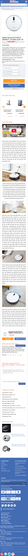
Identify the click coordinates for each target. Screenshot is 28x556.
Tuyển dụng (3, 468)
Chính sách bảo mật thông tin (20, 475)
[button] (14, 81)
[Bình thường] (13, 355)
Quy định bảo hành (19, 470)
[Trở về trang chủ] (14, 1)
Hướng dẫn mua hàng (5, 470)
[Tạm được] (10, 355)
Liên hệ (2, 466)
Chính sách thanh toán (19, 466)
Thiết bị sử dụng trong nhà (17, 8)
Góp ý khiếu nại (4, 464)
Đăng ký (24, 483)
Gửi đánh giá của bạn (20, 345)
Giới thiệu (3, 463)
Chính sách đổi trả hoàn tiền (20, 468)
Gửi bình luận (22, 383)
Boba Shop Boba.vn (8, 509)
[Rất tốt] (15, 355)
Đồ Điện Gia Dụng (5, 8)
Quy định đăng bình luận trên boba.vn (11, 381)
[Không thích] (8, 355)
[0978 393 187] (1, 554)
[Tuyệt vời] (18, 355)
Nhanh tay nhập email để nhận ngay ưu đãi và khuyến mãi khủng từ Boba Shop (13, 481)
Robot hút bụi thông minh (8, 9)
